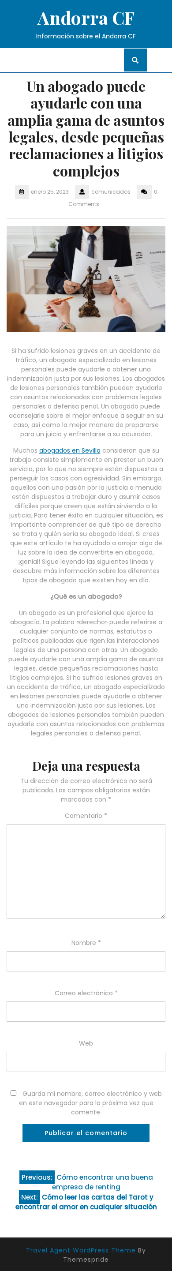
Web (86, 1043)
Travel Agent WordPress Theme (81, 1250)
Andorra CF (86, 17)
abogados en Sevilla (70, 450)
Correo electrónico (86, 993)
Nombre (86, 942)
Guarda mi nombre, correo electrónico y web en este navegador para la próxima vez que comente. (90, 1103)
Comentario (86, 815)
